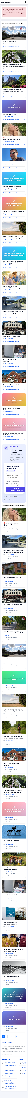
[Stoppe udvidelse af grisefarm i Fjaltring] (14, 404)
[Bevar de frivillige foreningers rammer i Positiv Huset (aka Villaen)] (14, 86)
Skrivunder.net (6, 2)
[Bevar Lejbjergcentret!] (14, 37)
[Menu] (25, 2)
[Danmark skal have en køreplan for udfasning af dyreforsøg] (14, 183)
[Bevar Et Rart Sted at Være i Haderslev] (14, 356)
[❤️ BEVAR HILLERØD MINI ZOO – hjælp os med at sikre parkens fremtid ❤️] (14, 134)
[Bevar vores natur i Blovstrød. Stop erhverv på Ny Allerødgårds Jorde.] (14, 233)
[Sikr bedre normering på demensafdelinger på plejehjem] (14, 283)
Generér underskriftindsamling (16, 489)
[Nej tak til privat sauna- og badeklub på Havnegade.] (14, 208)
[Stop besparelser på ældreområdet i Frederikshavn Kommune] (14, 429)
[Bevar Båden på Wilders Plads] (14, 332)
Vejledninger (6, 1059)
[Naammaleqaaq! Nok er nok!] (14, 159)
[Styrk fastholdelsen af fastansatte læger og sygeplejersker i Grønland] (14, 258)
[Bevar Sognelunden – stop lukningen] (14, 380)
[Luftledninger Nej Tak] (14, 110)
